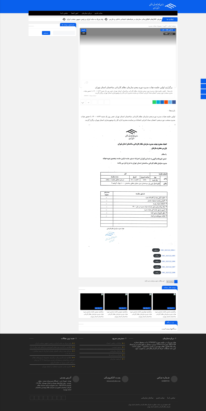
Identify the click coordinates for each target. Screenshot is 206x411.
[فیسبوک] (32, 398)
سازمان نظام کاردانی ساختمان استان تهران (158, 406)
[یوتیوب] (59, 398)
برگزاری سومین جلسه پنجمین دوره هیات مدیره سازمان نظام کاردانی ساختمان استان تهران (117, 314)
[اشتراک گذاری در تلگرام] (158, 102)
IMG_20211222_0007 (168, 267)
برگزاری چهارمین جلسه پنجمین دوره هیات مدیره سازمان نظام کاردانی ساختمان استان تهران (141, 314)
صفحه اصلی (171, 26)
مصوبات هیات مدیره (155, 26)
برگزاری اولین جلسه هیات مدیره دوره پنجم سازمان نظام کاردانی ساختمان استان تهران (134, 87)
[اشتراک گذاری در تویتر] (170, 102)
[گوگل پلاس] (50, 398)
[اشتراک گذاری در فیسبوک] (174, 102)
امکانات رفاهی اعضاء (113, 343)
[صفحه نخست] (203, 81)
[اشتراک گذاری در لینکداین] (162, 102)
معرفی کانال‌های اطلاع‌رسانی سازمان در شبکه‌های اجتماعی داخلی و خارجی (135, 19)
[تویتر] (36, 398)
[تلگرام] (203, 86)
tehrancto (86, 95)
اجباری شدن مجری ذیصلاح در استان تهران (57, 366)
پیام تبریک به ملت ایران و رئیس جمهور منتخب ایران (85, 19)
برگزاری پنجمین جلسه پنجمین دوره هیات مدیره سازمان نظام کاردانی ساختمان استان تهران (165, 314)
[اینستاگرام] (203, 91)
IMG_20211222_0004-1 (168, 250)
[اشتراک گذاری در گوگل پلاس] (166, 102)
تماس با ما (64, 13)
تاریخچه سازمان (115, 359)
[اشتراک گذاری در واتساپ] (154, 102)
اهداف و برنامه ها (115, 355)
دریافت (156, 250)
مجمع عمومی (116, 347)
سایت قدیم (98, 13)
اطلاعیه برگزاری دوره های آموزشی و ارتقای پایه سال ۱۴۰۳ (51, 347)
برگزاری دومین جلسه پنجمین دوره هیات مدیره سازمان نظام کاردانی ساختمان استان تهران (93, 314)
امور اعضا (74, 13)
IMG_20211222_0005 (168, 256)
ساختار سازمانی (115, 351)
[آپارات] (55, 398)
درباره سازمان (87, 13)
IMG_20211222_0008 (168, 272)
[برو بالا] (203, 96)
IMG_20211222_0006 (168, 261)
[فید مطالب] (64, 398)
